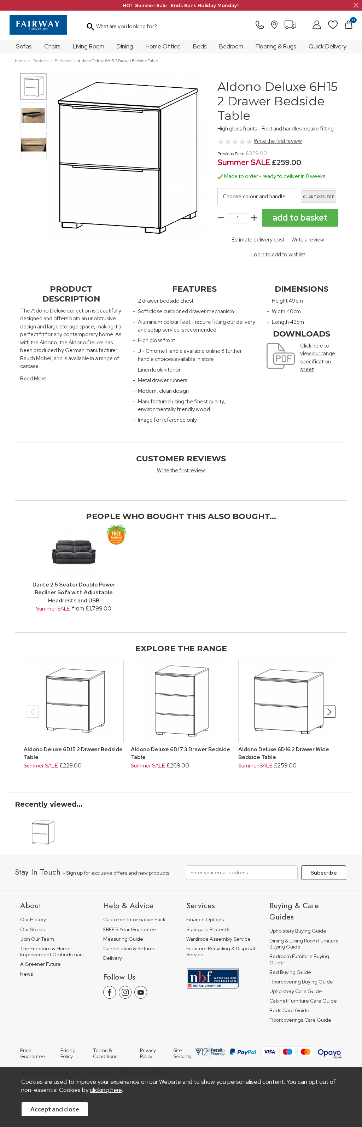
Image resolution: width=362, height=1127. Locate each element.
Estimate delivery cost (258, 239)
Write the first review (278, 141)
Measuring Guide (123, 939)
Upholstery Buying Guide (297, 931)
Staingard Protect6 (208, 930)
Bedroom (231, 46)
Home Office (163, 46)
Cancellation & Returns (129, 949)
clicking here (106, 1090)
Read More (33, 378)
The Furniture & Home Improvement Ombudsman (51, 952)
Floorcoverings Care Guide (300, 1020)
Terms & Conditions (105, 1053)
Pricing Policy (68, 1053)
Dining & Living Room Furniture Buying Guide (304, 944)
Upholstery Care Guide (295, 991)
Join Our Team (37, 939)
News (26, 974)
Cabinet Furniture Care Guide (303, 1001)
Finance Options (205, 920)
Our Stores (32, 930)
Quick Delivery (327, 46)
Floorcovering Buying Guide (301, 982)
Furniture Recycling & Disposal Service (220, 952)
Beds (200, 46)
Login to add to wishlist (278, 254)
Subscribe (323, 872)
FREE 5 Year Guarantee (129, 930)
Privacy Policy (148, 1053)
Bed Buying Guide (290, 972)
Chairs (52, 46)
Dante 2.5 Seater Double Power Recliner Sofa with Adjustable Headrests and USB (74, 592)
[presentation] (33, 711)
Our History (33, 920)
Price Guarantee (32, 1053)
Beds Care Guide (289, 1011)
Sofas (24, 46)
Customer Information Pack (134, 920)
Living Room (88, 46)
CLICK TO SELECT (318, 197)
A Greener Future (40, 964)
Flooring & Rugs (276, 46)
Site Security (182, 1053)
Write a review (307, 239)
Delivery (112, 958)
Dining (125, 46)
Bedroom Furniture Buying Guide (299, 959)
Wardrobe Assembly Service (218, 939)
